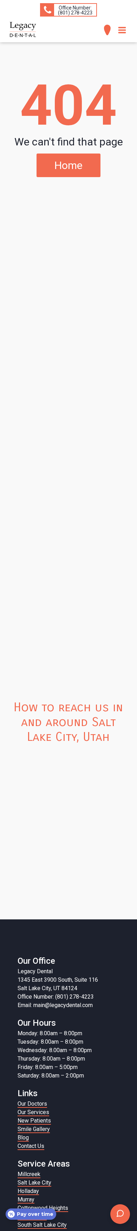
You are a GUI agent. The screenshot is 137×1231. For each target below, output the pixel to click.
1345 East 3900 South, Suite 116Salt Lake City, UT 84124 (58, 984)
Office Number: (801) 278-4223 (56, 996)
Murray (26, 1199)
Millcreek (29, 1174)
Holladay (28, 1191)
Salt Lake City (34, 1182)
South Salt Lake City (42, 1224)
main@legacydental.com (63, 1005)
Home (68, 165)
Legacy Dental (35, 971)
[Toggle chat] (120, 1214)
